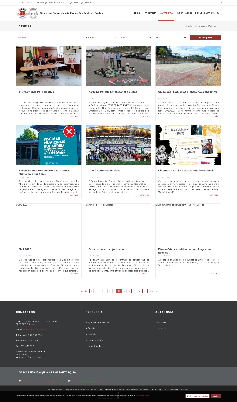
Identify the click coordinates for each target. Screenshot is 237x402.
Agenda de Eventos (98, 322)
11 (124, 291)
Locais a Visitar (95, 340)
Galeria (91, 328)
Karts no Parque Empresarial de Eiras (113, 91)
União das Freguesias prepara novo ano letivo (188, 91)
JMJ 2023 (25, 249)
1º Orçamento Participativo (36, 91)
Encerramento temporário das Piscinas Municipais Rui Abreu (44, 172)
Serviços (161, 328)
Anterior (84, 291)
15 (145, 291)
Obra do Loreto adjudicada (106, 249)
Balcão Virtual (205, 13)
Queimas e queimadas (81, 3)
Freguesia (150, 13)
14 (139, 291)
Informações (184, 13)
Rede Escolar (94, 346)
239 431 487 (24, 3)
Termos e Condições (139, 390)
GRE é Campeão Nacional (105, 170)
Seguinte (153, 291)
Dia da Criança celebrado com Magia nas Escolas (184, 251)
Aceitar (216, 396)
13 (134, 291)
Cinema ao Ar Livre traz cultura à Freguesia (186, 170)
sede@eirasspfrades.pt (52, 3)
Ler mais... (74, 116)
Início (189, 26)
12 (129, 291)
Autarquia (166, 13)
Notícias (161, 322)
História (91, 334)
